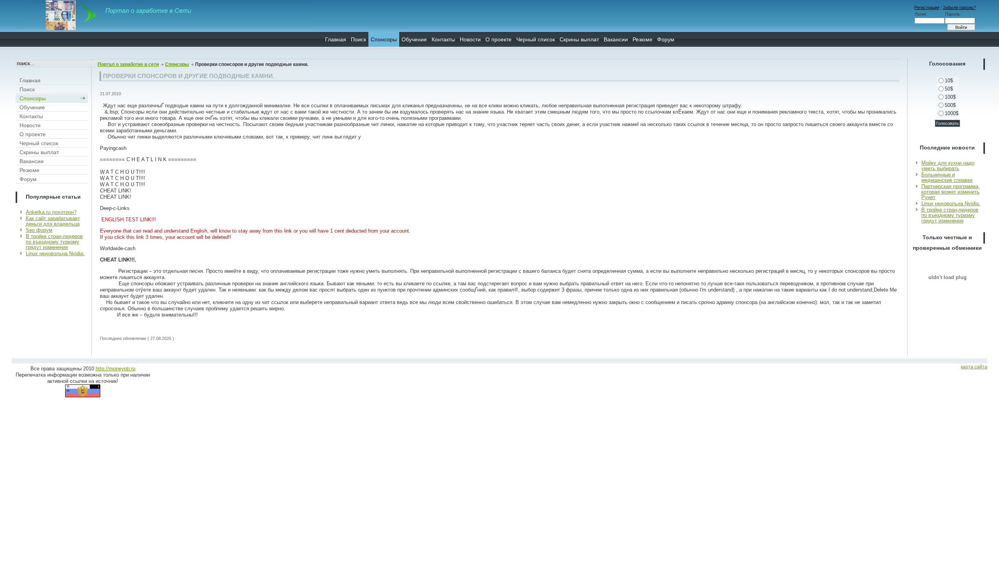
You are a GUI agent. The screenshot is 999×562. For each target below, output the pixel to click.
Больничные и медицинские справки (946, 177)
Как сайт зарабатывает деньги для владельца (53, 221)
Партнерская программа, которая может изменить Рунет (950, 191)
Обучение (414, 39)
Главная (335, 39)
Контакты (443, 39)
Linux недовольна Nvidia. (55, 253)
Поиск (358, 39)
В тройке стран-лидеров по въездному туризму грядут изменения (54, 241)
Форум (665, 39)
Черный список (535, 39)
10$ (949, 81)
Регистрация (926, 7)
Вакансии (616, 39)
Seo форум (39, 230)
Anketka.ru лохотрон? (51, 212)
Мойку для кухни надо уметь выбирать (947, 165)
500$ (950, 105)
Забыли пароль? (959, 7)
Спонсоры (384, 39)
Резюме (642, 39)
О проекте (498, 39)
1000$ (951, 113)
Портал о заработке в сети (128, 64)
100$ (950, 97)
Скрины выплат (579, 39)
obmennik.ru (947, 277)
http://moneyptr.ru (115, 369)
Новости (470, 39)
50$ (949, 89)
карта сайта (974, 367)
